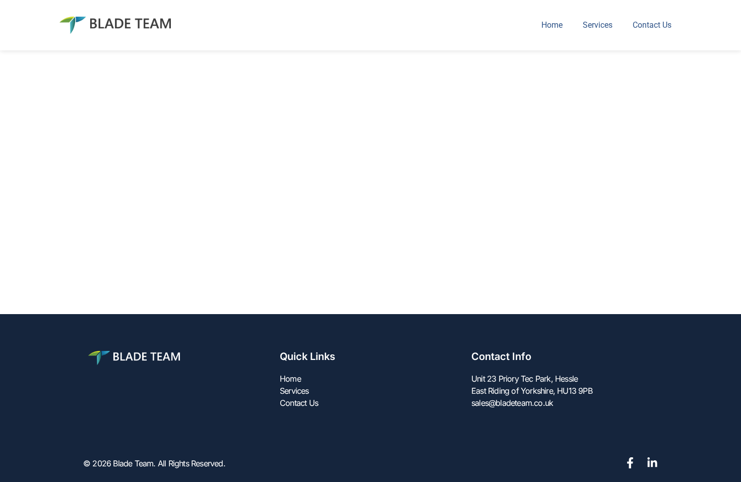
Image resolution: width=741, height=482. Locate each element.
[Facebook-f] (630, 462)
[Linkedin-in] (652, 462)
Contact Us (652, 25)
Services (597, 25)
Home (552, 25)
